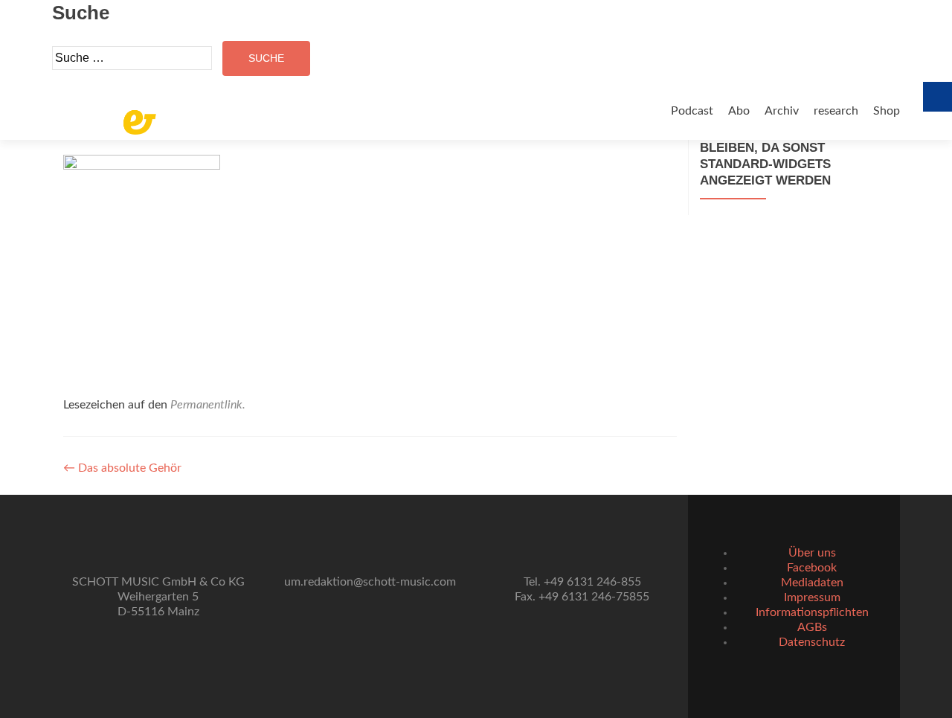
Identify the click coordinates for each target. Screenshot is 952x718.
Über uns (812, 553)
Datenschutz (812, 642)
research (836, 111)
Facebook (812, 568)
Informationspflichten (812, 612)
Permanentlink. (207, 405)
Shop (886, 111)
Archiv (782, 111)
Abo (739, 111)
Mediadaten (812, 583)
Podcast (692, 111)
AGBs (812, 627)
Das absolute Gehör (122, 468)
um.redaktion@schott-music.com (370, 582)
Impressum (812, 597)
